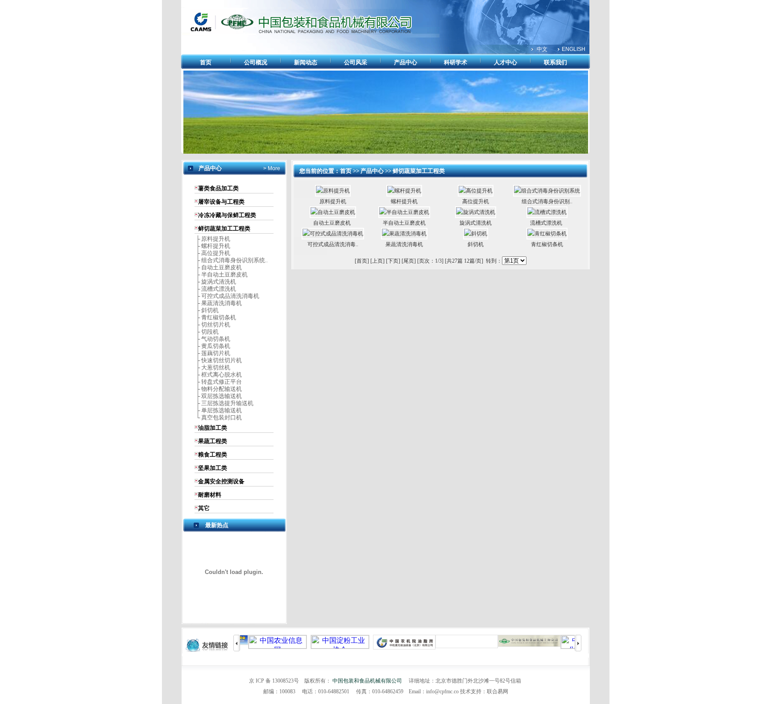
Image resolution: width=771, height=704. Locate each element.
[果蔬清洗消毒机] (404, 233)
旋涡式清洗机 (476, 223)
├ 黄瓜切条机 (212, 346)
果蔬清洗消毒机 (404, 244)
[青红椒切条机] (547, 233)
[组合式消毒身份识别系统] (547, 191)
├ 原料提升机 (212, 238)
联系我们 (555, 62)
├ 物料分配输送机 (218, 389)
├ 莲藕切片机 (212, 353)
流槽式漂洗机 (547, 223)
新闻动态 (305, 62)
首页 (205, 62)
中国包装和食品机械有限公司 (367, 681)
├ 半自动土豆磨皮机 (221, 274)
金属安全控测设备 (221, 481)
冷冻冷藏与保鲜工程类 (227, 215)
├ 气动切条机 (212, 338)
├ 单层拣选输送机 (218, 410)
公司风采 (355, 62)
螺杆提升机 (404, 201)
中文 (542, 49)
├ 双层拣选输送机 (218, 396)
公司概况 (255, 62)
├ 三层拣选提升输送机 (224, 403)
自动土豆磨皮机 (332, 223)
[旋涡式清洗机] (475, 212)
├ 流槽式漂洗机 (215, 288)
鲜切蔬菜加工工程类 (224, 228)
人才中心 (505, 62)
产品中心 (405, 62)
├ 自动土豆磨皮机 (218, 267)
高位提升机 (475, 201)
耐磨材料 (209, 494)
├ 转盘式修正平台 (218, 381)
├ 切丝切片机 (212, 324)
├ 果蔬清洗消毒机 (218, 303)
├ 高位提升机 (212, 253)
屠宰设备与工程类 (221, 201)
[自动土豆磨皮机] (333, 212)
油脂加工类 (212, 427)
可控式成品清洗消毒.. (332, 244)
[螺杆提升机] (404, 191)
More (273, 168)
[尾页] (409, 261)
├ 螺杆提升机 (212, 246)
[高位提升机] (475, 191)
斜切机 (476, 244)
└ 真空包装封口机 (218, 417)
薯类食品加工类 (218, 188)
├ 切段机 (207, 331)
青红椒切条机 (547, 244)
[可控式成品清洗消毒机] (333, 233)
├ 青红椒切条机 (215, 317)
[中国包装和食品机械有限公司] (301, 33)
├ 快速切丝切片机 (218, 360)
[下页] (393, 261)
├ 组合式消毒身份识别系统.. (231, 260)
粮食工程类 (212, 454)
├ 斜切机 (207, 310)
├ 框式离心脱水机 (218, 374)
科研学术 (455, 62)
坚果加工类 (212, 468)
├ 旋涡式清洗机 (215, 281)
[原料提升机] (333, 191)
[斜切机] (475, 233)
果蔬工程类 (212, 441)
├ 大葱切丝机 (212, 367)
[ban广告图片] (385, 152)
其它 (204, 508)
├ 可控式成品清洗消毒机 (227, 296)
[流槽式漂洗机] (547, 212)
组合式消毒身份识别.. (547, 201)
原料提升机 (332, 201)
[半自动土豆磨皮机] (404, 212)
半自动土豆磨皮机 (404, 223)
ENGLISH (573, 49)
